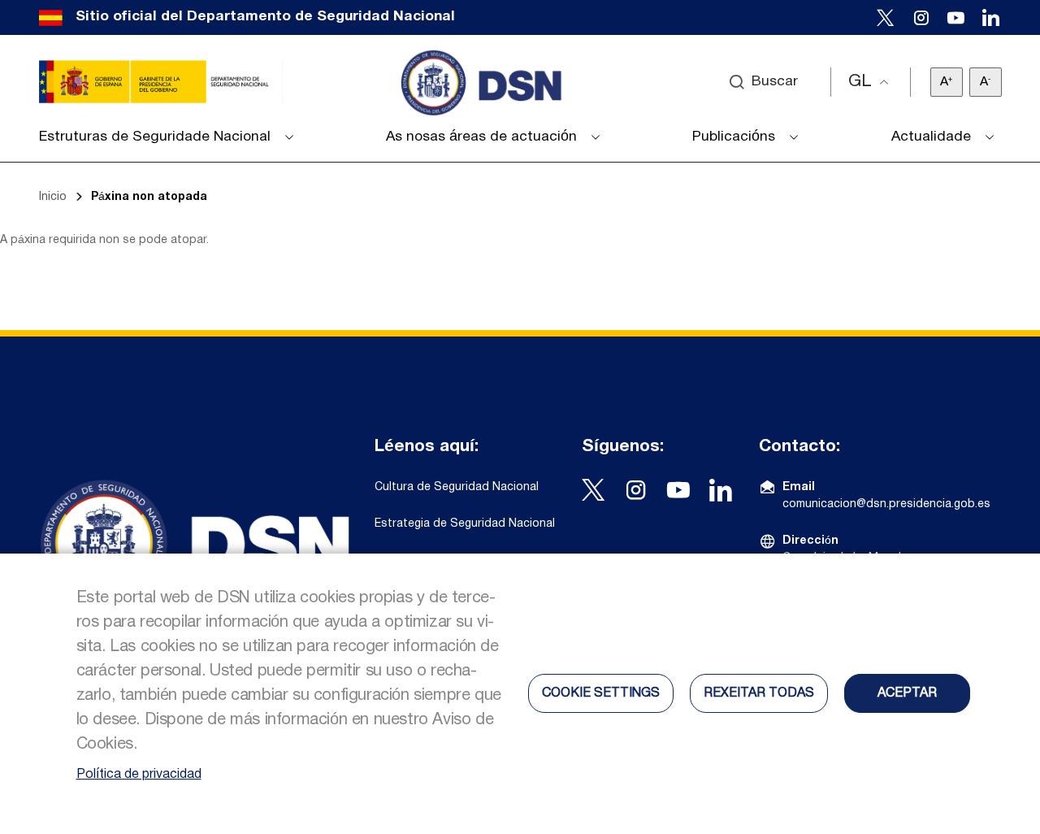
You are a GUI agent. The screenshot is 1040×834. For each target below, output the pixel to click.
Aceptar (907, 693)
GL (860, 81)
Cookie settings (601, 693)
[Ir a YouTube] (956, 17)
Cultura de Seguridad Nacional (457, 487)
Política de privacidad (139, 774)
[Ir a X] (885, 17)
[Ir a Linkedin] (991, 17)
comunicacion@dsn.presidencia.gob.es (886, 504)
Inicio (53, 197)
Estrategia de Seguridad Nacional (465, 524)
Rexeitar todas (759, 693)
